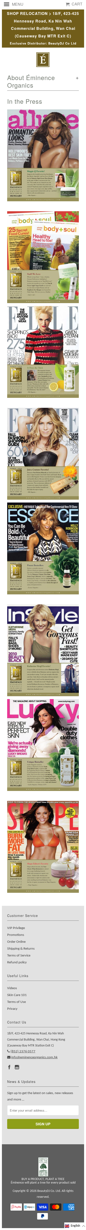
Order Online (16, 942)
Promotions (15, 935)
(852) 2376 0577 (23, 1051)
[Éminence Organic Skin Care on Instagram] (17, 1067)
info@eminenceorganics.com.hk (34, 1057)
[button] (75, 1226)
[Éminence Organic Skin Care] (43, 59)
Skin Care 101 (17, 995)
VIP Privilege (16, 928)
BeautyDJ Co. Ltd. (49, 1191)
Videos (12, 988)
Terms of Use (16, 1002)
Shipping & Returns (21, 949)
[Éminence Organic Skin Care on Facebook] (9, 1067)
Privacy (12, 1009)
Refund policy (17, 962)
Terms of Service (18, 955)
